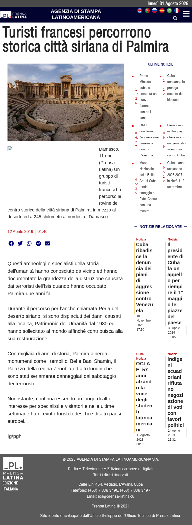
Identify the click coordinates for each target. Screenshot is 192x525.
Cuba (140, 354)
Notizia (141, 239)
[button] (175, 18)
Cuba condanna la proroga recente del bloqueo (176, 88)
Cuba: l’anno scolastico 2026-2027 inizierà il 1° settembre (176, 175)
